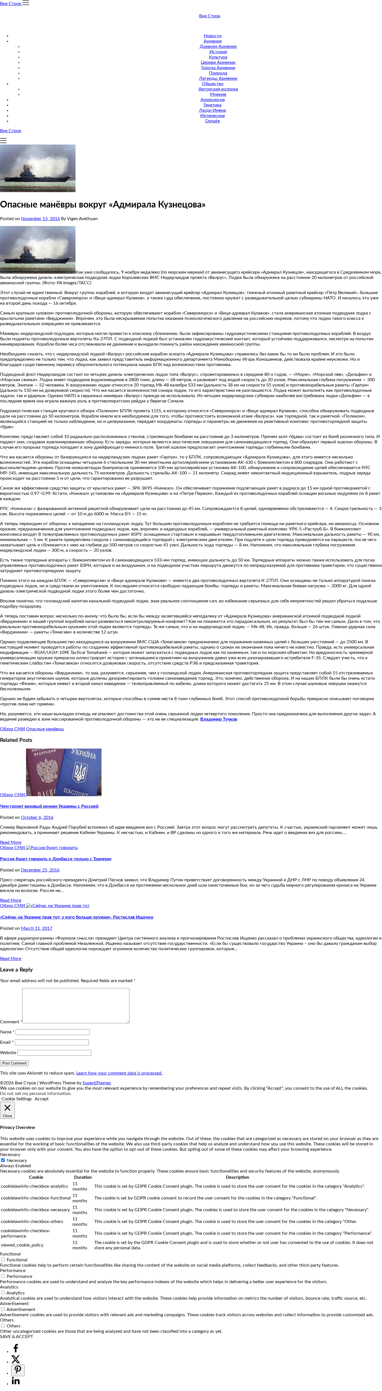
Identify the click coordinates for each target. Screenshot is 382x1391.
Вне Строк (209, 16)
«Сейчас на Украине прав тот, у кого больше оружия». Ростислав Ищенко (76, 917)
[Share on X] (15, 1362)
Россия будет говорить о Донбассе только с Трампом (55, 859)
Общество (212, 83)
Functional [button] (10, 1254)
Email (7, 1042)
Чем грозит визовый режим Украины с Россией (49, 806)
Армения (213, 41)
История (218, 52)
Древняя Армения (218, 46)
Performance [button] (12, 1270)
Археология (213, 99)
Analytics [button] (9, 1287)
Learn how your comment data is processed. (119, 1073)
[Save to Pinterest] (18, 1370)
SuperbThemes (96, 1083)
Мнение (218, 94)
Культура (218, 57)
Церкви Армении (218, 62)
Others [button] (7, 1320)
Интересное (212, 115)
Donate (212, 121)
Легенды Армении (218, 78)
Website (8, 1052)
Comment (11, 1022)
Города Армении (218, 68)
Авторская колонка (218, 89)
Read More (10, 842)
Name (7, 1032)
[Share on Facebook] (15, 1351)
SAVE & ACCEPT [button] (16, 1336)
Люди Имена (212, 110)
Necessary (17, 1160)
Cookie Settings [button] (16, 1099)
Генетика (212, 105)
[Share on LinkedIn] (15, 1383)
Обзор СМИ (12, 729)
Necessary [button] (10, 1154)
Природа (218, 73)
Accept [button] (42, 1099)
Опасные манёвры (45, 729)
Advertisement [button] (14, 1303)
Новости (212, 36)
